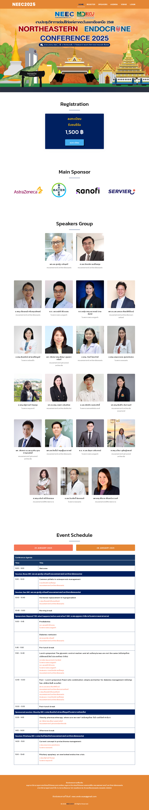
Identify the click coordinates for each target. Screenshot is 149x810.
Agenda (114, 4)
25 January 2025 (43, 548)
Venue (124, 4)
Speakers (102, 4)
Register (91, 4)
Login (132, 4)
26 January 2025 (106, 548)
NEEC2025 (70, 804)
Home (81, 4)
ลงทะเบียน (74, 142)
